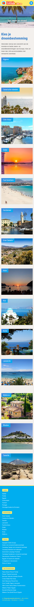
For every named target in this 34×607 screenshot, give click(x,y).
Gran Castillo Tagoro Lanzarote (11, 583)
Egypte (4, 498)
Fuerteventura (6, 525)
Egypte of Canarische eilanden (11, 558)
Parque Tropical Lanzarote (9, 574)
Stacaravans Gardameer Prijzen (11, 556)
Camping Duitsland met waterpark (12, 549)
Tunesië (4, 502)
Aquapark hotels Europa (9, 542)
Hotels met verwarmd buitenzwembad (13, 545)
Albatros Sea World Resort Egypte (12, 592)
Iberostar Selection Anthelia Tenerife (12, 576)
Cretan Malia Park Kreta (9, 578)
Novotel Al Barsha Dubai (9, 590)
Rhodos (4, 529)
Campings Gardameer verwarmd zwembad (14, 554)
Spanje (4, 493)
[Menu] (31, 3)
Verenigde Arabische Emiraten (10, 507)
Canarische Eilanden (8, 518)
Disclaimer (15, 600)
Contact (21, 600)
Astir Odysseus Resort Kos (10, 581)
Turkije (4, 496)
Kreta (3, 532)
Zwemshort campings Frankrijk (11, 552)
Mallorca (4, 534)
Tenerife (4, 520)
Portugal (4, 505)
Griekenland (5, 500)
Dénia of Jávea (6, 563)
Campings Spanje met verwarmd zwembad (14, 547)
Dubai (3, 527)
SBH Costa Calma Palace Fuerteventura (13, 585)
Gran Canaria (6, 516)
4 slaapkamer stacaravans (9, 561)
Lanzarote (5, 522)
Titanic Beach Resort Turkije (10, 572)
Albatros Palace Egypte (9, 588)
